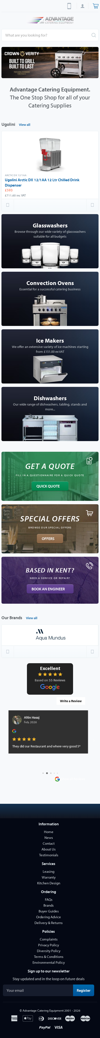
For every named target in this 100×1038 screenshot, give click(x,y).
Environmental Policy (49, 962)
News (48, 837)
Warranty (49, 877)
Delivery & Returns (48, 922)
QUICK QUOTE (48, 486)
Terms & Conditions (48, 956)
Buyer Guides (49, 911)
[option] (50, 62)
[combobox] (50, 35)
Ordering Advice (48, 917)
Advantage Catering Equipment (43, 1010)
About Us (49, 849)
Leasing (48, 871)
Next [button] (92, 205)
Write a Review (71, 701)
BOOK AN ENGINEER (48, 589)
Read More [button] (22, 762)
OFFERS (48, 538)
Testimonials (48, 855)
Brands (48, 905)
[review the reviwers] (16, 732)
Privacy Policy (48, 945)
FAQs (48, 899)
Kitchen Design (48, 883)
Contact (49, 843)
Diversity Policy (48, 950)
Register (85, 990)
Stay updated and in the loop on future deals (48, 978)
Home (48, 831)
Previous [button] (8, 205)
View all (24, 124)
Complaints (49, 939)
